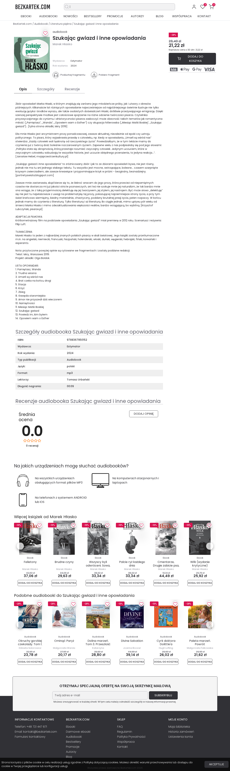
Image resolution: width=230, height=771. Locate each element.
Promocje (115, 16)
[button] (211, 6)
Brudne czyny (64, 562)
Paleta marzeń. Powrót (200, 642)
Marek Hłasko (62, 44)
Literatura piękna (61, 24)
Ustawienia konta (180, 737)
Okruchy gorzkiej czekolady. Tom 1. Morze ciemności (30, 644)
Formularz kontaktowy (30, 737)
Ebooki (26, 16)
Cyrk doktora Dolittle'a (166, 642)
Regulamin (124, 732)
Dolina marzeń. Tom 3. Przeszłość (98, 642)
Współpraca (182, 16)
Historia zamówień (181, 732)
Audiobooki (48, 16)
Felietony (30, 562)
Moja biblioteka (179, 727)
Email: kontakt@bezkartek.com (36, 732)
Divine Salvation (132, 641)
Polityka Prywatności (131, 737)
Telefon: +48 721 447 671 (31, 727)
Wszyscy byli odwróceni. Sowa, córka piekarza (98, 565)
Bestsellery (93, 16)
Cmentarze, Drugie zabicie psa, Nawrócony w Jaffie (166, 567)
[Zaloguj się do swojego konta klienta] (194, 6)
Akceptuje (216, 764)
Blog (160, 16)
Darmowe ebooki (78, 732)
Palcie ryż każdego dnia (132, 563)
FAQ (120, 727)
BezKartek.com (23, 24)
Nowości (70, 16)
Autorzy (137, 16)
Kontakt (204, 16)
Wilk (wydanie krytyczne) (200, 563)
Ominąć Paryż (64, 641)
